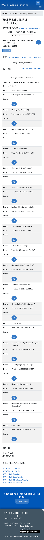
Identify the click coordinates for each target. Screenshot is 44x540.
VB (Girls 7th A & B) (12, 468)
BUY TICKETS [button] (23, 501)
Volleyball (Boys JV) (12, 474)
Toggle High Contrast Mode (30, 532)
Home (4, 14)
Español (28, 529)
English (22, 529)
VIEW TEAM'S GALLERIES (33, 68)
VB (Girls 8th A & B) (12, 471)
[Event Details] (38, 42)
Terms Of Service (26, 526)
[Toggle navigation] (40, 7)
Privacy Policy (25, 523)
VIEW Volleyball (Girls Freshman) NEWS (26, 57)
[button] (38, 3)
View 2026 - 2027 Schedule (31, 28)
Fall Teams (13, 14)
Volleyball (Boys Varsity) (13, 477)
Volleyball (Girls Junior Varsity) (16, 480)
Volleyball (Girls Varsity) (13, 483)
